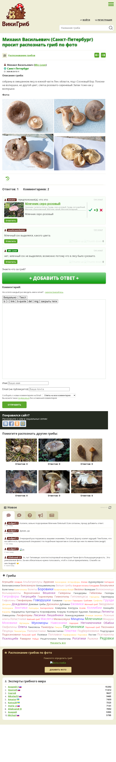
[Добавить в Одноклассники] (17, 423)
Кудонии (83, 611)
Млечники (93, 618)
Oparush (12, 690)
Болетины (8, 589)
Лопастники (18, 619)
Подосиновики (11, 634)
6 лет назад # (98, 199)
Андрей (12, 712)
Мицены (77, 619)
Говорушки (42, 600)
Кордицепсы (18, 611)
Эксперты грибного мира (27, 681)
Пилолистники (36, 631)
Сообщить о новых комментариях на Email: (21, 395)
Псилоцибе (10, 638)
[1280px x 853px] (27, 116)
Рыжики (93, 638)
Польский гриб (29, 634)
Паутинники (73, 626)
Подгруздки (107, 630)
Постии (92, 634)
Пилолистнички (55, 631)
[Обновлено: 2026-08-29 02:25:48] (109, 507)
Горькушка (77, 600)
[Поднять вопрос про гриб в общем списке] (7, 178)
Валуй (71, 589)
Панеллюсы (34, 627)
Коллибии (94, 608)
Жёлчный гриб (91, 604)
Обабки (109, 623)
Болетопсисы (20, 589)
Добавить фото (58, 669)
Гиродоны (94, 596)
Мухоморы (40, 623)
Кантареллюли (46, 608)
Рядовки (107, 638)
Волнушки (89, 589)
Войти (86, 20)
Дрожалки (52, 604)
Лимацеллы (8, 615)
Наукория (73, 623)
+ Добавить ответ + (54, 278)
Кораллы (6, 611)
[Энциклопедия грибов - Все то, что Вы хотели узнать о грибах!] (15, 15)
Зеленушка (7, 608)
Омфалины (9, 627)
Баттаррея (109, 582)
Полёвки (42, 634)
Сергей (12, 693)
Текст (22, 297)
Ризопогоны (64, 638)
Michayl (12, 715)
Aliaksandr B (15, 709)
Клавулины (60, 608)
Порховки (82, 634)
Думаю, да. (25, 530)
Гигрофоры (10, 596)
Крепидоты (32, 611)
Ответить (11, 220)
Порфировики (69, 634)
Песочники (107, 627)
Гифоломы (9, 600)
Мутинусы (24, 623)
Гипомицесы (79, 596)
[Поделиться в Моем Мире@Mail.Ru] (22, 423)
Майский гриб (33, 619)
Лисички (39, 615)
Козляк (82, 608)
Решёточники (48, 638)
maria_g (12, 706)
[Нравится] (76, 241)
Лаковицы (95, 611)
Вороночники (32, 593)
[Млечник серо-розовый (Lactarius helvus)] (14, 209)
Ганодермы (80, 592)
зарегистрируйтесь (54, 292)
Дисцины (6, 604)
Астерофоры (74, 582)
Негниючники (91, 623)
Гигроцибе (28, 596)
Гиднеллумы (45, 596)
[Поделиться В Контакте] (5, 423)
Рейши (35, 639)
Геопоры (109, 593)
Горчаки (67, 600)
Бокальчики (107, 585)
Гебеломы (96, 593)
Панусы (58, 627)
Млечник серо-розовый (42, 203)
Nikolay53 (13, 696)
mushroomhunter (16, 230)
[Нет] (101, 210)
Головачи (57, 600)
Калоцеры (34, 608)
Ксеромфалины (48, 611)
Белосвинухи (28, 585)
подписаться (23, 398)
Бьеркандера (60, 589)
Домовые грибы (37, 604)
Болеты (32, 589)
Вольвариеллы (11, 593)
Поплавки (55, 634)
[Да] (90, 210)
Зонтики (20, 608)
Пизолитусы (20, 631)
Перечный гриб (92, 627)
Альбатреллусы (32, 581)
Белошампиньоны (45, 585)
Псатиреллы (105, 634)
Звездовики (106, 604)
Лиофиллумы (24, 615)
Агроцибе (7, 581)
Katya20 (12, 703)
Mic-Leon (40, 65)
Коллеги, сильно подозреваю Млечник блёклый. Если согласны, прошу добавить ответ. (62, 523)
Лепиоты (108, 611)
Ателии (84, 582)
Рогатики (79, 638)
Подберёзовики (88, 631)
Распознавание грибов (21, 55)
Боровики (45, 589)
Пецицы (7, 631)
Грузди (108, 600)
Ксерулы (61, 611)
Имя (4, 383)
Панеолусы (47, 627)
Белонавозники (11, 585)
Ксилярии (72, 611)
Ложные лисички (93, 615)
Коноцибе (108, 608)
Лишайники (55, 615)
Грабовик (88, 600)
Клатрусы (73, 608)
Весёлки (79, 589)
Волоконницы (105, 589)
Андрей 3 (13, 687)
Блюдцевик (94, 585)
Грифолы (97, 600)
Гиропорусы (107, 596)
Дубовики (65, 604)
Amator (12, 199)
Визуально (9, 297)
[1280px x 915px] (27, 152)
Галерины (64, 593)
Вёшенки (49, 593)
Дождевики (20, 604)
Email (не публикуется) (15, 389)
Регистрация (105, 20)
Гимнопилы (62, 596)
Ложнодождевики (74, 615)
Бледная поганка (81, 585)
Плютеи (70, 631)
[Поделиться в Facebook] (11, 423)
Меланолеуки (62, 619)
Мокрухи (108, 619)
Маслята (47, 619)
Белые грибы (64, 585)
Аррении (49, 581)
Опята (22, 627)
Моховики (9, 623)
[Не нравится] (93, 241)
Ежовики (77, 604)
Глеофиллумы (24, 600)
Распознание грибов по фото (30, 653)
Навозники (59, 623)
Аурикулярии (95, 581)
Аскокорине (60, 582)
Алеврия (18, 582)
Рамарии (25, 638)
